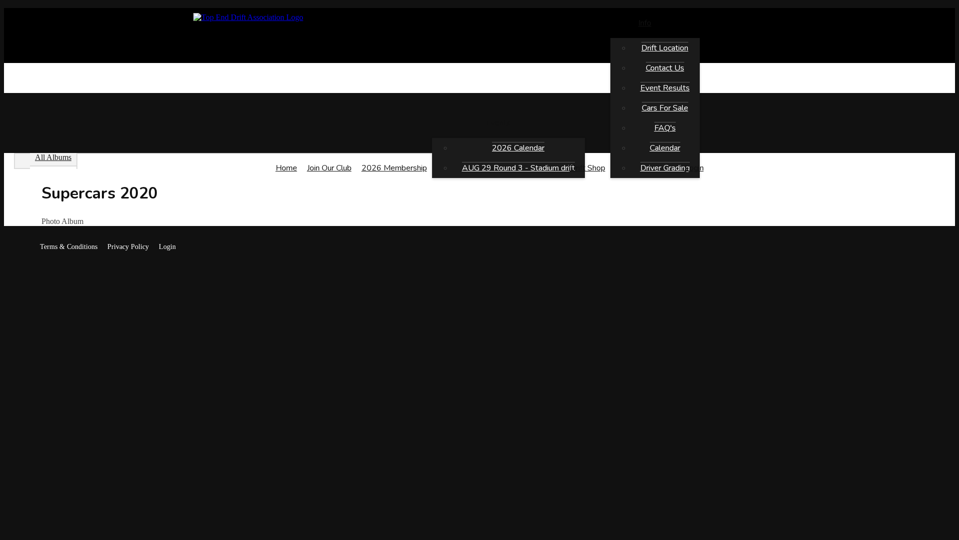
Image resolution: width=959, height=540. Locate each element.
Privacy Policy (128, 246)
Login (167, 246)
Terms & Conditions (68, 246)
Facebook (22, 246)
